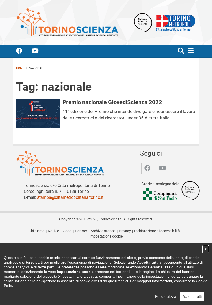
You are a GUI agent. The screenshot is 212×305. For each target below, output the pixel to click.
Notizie (53, 231)
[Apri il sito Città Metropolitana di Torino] (174, 22)
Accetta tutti (192, 296)
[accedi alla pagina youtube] (39, 51)
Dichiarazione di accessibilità (157, 231)
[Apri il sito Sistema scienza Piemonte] (143, 22)
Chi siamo (36, 231)
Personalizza (165, 296)
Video (66, 231)
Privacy (125, 231)
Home (20, 68)
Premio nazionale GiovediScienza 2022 (112, 102)
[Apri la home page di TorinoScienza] (67, 22)
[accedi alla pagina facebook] (23, 51)
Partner (81, 231)
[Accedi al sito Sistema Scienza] (190, 190)
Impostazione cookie (106, 236)
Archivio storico (102, 231)
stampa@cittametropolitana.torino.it (70, 197)
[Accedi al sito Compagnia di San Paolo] (160, 194)
